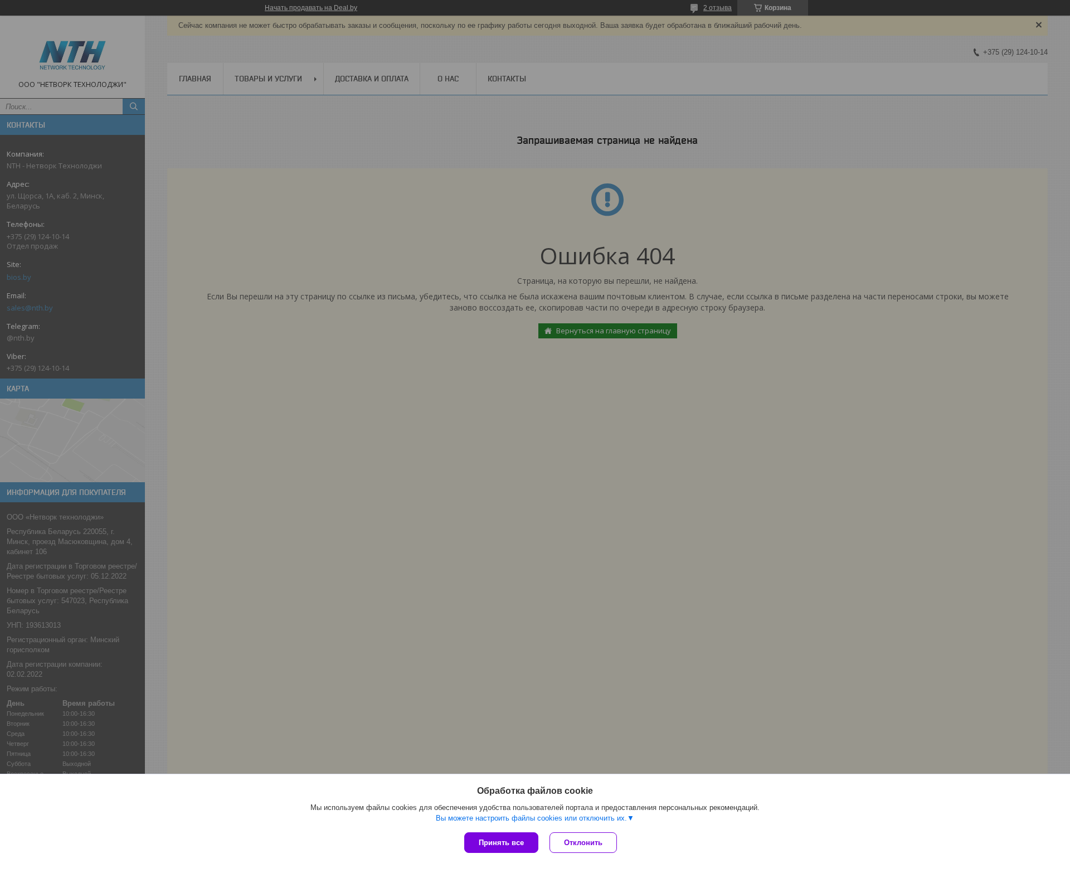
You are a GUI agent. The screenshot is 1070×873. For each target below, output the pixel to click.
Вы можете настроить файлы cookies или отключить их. (531, 818)
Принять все (501, 842)
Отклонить (583, 842)
